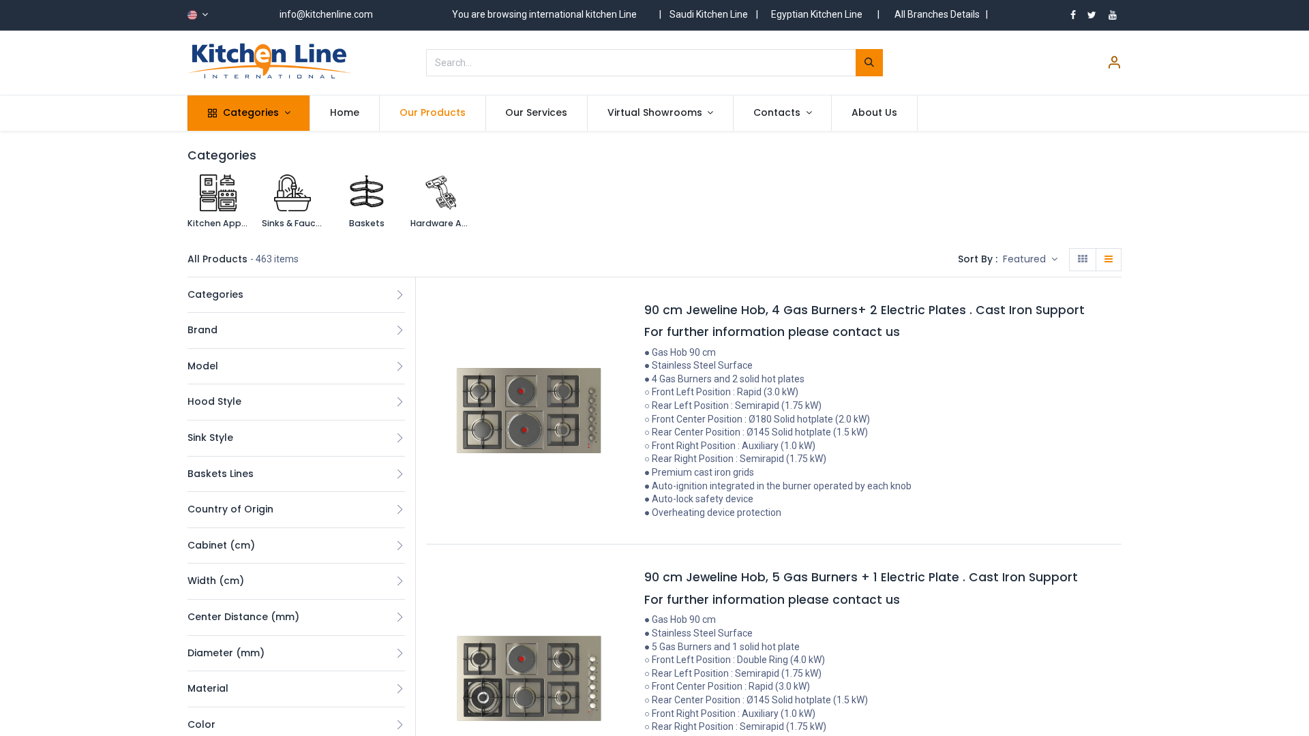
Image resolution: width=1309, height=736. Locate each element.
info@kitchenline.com (326, 14)
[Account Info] (1114, 64)
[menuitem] (344, 113)
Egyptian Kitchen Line (816, 14)
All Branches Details (937, 14)
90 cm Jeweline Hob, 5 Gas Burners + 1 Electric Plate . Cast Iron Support (861, 577)
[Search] (869, 62)
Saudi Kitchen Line (708, 14)
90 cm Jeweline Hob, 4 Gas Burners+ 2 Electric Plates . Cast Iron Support (864, 310)
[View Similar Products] (622, 448)
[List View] (1109, 259)
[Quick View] (622, 356)
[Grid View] (1082, 259)
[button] (1030, 259)
